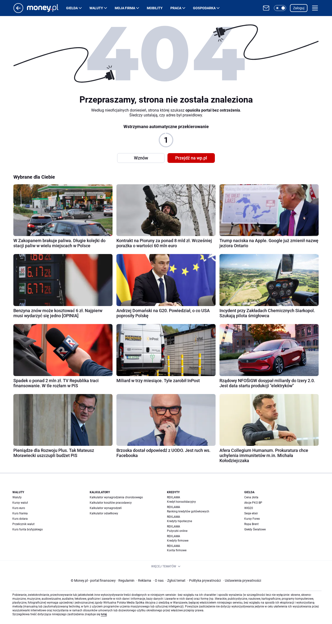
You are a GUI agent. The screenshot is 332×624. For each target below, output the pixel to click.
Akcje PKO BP (253, 502)
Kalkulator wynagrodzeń (106, 508)
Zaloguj (298, 8)
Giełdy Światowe (255, 529)
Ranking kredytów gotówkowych (188, 511)
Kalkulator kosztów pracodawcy (111, 502)
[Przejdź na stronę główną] (18, 11)
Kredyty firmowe (177, 540)
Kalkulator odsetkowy (104, 513)
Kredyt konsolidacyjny (181, 501)
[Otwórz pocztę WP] (266, 8)
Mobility (155, 8)
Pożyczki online (177, 531)
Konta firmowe (176, 550)
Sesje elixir (251, 513)
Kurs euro (18, 508)
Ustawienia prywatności (242, 580)
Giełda (72, 8)
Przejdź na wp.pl (191, 157)
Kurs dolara (20, 518)
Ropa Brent (251, 524)
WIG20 (248, 508)
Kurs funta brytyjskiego (27, 529)
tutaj (104, 614)
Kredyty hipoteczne (179, 521)
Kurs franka (20, 513)
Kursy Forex (252, 518)
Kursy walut (20, 502)
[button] (280, 8)
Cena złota (251, 497)
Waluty (96, 8)
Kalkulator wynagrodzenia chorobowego (116, 497)
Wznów (141, 157)
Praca (175, 8)
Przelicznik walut (23, 524)
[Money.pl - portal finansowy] (46, 8)
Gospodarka (204, 8)
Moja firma (125, 8)
